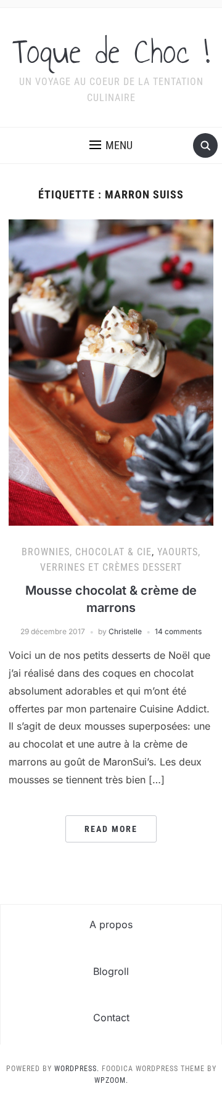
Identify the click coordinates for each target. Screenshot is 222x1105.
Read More (111, 829)
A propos (111, 924)
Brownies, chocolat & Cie (87, 552)
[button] (111, 145)
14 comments (178, 631)
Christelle (125, 631)
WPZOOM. (111, 1080)
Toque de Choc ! (111, 51)
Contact (111, 1017)
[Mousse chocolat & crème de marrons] (111, 371)
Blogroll (111, 971)
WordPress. (76, 1068)
